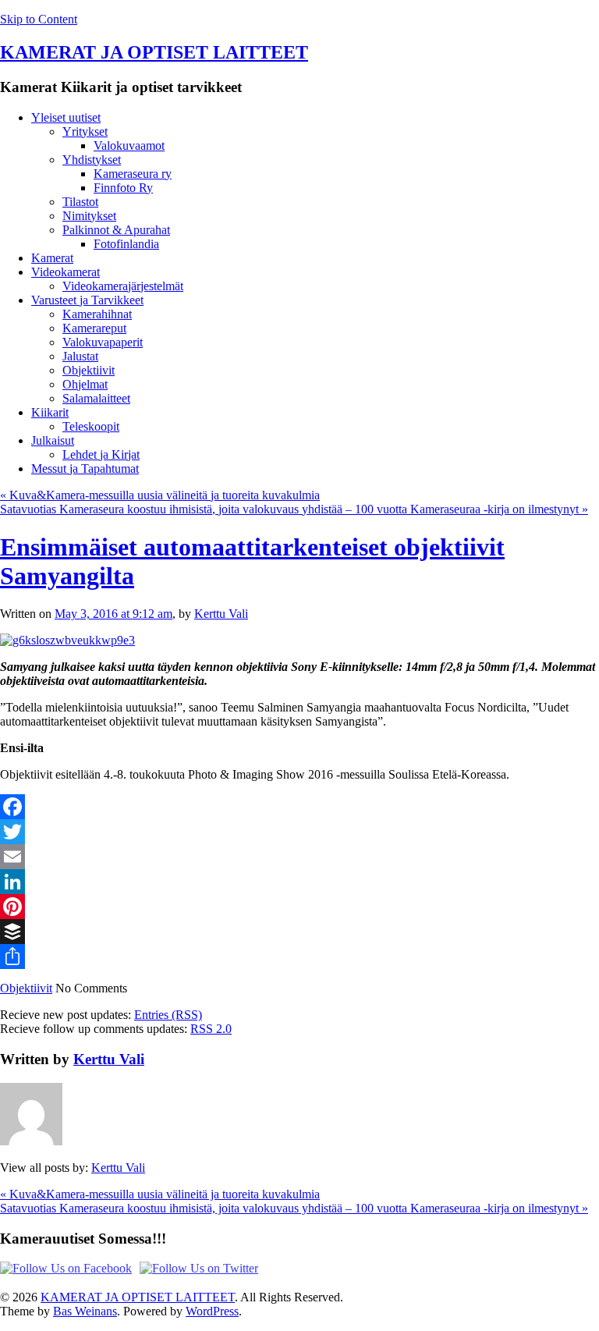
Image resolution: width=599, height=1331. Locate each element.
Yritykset (85, 131)
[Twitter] (299, 831)
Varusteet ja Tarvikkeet (87, 300)
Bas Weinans (85, 1311)
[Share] (299, 956)
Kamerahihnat (97, 314)
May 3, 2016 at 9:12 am (113, 613)
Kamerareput (94, 328)
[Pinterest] (299, 906)
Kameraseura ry (133, 173)
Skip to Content (38, 19)
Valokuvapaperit (102, 342)
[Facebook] (299, 806)
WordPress (212, 1311)
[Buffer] (299, 931)
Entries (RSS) (168, 1014)
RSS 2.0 (211, 1028)
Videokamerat (65, 272)
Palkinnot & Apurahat (116, 229)
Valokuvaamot (129, 145)
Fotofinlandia (126, 243)
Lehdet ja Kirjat (101, 454)
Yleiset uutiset (66, 117)
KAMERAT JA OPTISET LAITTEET (154, 52)
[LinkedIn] (299, 881)
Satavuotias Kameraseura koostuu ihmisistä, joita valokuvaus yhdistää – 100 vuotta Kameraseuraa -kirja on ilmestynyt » (294, 509)
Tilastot (80, 201)
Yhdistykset (91, 159)
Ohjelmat (85, 384)
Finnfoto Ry (123, 187)
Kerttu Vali (221, 613)
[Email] (299, 856)
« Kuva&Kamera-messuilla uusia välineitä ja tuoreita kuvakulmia (160, 495)
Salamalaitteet (96, 398)
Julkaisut (52, 440)
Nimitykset (89, 215)
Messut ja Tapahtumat (85, 468)
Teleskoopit (90, 426)
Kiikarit (50, 412)
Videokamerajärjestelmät (122, 286)
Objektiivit (88, 370)
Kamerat (52, 257)
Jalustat (80, 356)
